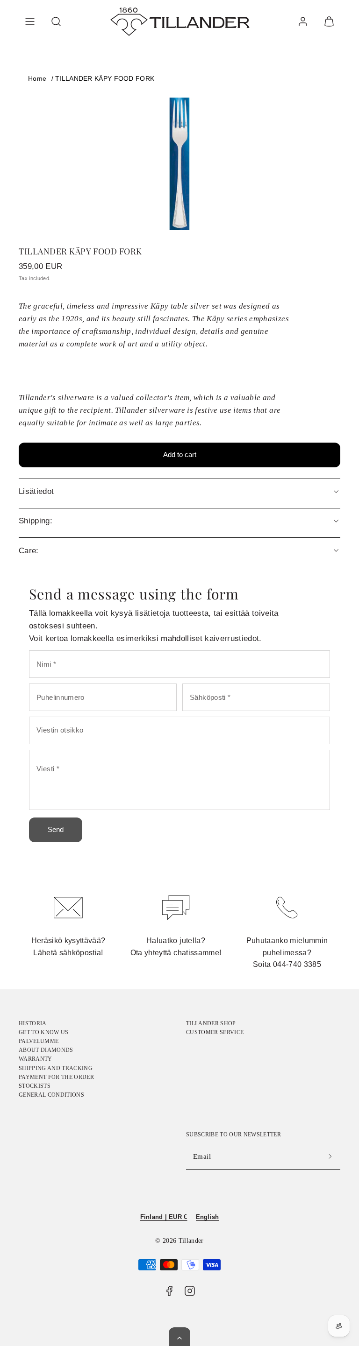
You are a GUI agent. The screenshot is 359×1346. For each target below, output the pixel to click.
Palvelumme (38, 1041)
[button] (30, 21)
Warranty (35, 1059)
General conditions (51, 1095)
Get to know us (44, 1032)
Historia (33, 1023)
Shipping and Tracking (56, 1068)
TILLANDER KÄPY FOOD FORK (104, 78)
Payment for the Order (56, 1077)
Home (37, 78)
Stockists (34, 1086)
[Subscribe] (330, 1157)
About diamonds (46, 1050)
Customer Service (215, 1032)
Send (56, 829)
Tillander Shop (211, 1023)
